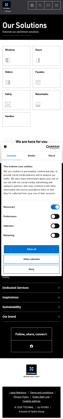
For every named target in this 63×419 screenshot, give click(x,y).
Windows (10, 50)
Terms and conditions (41, 392)
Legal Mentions (18, 392)
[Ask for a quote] (48, 5)
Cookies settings (31, 401)
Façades (39, 72)
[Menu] (56, 5)
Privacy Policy (21, 396)
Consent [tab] (11, 155)
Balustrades (41, 94)
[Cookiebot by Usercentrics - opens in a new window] (46, 147)
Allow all (31, 249)
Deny (31, 269)
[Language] (32, 5)
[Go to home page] (6, 7)
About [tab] (51, 155)
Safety (8, 94)
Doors (38, 50)
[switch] (55, 216)
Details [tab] (31, 155)
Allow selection (31, 259)
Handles (9, 116)
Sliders (9, 72)
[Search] (40, 5)
